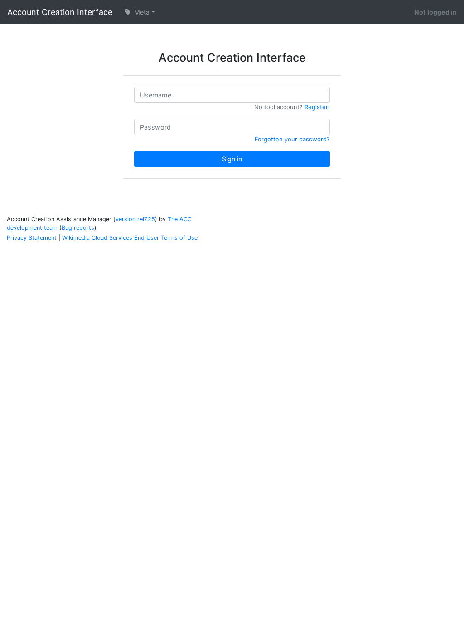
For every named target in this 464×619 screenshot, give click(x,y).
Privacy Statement (32, 237)
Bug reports (78, 227)
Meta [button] (141, 12)
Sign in (232, 159)
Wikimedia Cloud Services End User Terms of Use (130, 237)
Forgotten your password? (292, 139)
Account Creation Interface (59, 12)
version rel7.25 (135, 219)
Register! (317, 107)
